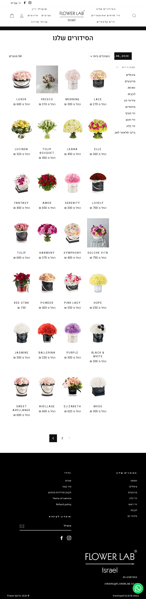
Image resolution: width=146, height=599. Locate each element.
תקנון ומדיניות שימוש (59, 492)
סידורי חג (129, 100)
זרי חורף (130, 113)
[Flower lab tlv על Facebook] (61, 538)
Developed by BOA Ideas (126, 595)
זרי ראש (130, 120)
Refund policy (63, 504)
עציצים (46, 15)
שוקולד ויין (39, 9)
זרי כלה (130, 126)
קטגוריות (128, 67)
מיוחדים (130, 107)
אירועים (33, 15)
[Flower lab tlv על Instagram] (69, 538)
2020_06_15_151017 (121, 56)
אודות (68, 481)
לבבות (131, 94)
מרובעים (130, 81)
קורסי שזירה (39, 21)
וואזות (131, 88)
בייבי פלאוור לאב (124, 132)
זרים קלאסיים (106, 21)
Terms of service (62, 498)
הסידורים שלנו (106, 9)
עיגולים (130, 75)
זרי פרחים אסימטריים (106, 15)
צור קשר (66, 486)
